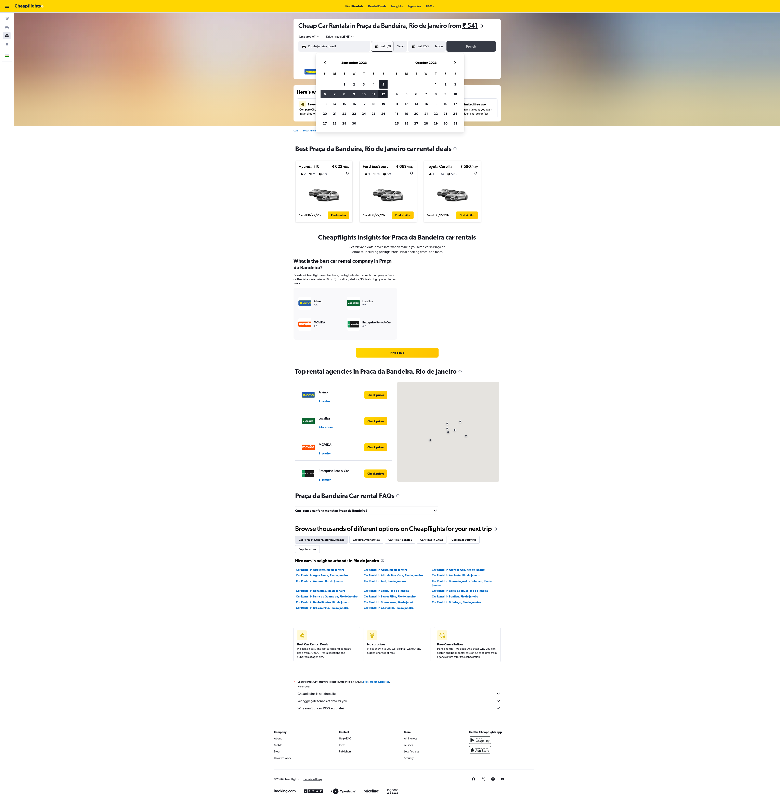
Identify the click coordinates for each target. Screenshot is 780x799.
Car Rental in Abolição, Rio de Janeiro (320, 569)
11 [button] (373, 94)
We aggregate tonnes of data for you (322, 701)
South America (310, 130)
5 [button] (383, 84)
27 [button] (325, 123)
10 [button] (364, 94)
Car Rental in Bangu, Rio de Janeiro (386, 590)
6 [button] (325, 94)
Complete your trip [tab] (464, 539)
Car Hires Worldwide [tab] (366, 539)
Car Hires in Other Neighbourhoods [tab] (321, 539)
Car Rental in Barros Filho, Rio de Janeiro (390, 596)
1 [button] (344, 84)
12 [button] (383, 94)
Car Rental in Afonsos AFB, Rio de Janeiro (458, 569)
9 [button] (354, 94)
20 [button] (325, 113)
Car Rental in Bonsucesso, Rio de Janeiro (389, 602)
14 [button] (334, 104)
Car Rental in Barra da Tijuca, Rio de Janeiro (460, 590)
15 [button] (344, 104)
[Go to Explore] (7, 44)
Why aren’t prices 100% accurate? (321, 708)
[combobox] (309, 37)
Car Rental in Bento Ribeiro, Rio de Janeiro (323, 602)
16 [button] (354, 104)
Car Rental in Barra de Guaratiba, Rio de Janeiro (327, 596)
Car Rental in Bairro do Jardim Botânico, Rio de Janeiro (462, 583)
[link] (397, 353)
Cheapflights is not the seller (317, 694)
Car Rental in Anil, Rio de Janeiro (385, 581)
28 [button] (335, 123)
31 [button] (455, 123)
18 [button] (373, 104)
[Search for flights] (7, 19)
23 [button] (354, 113)
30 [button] (354, 123)
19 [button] (383, 104)
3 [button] (364, 84)
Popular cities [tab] (307, 549)
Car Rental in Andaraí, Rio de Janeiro (319, 581)
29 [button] (344, 123)
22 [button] (344, 113)
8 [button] (344, 94)
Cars (296, 130)
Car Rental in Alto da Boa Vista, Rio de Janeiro (393, 575)
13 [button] (325, 104)
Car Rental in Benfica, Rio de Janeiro (455, 596)
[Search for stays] (7, 27)
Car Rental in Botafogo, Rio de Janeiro (456, 602)
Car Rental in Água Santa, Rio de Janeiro (322, 575)
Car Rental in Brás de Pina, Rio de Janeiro (322, 607)
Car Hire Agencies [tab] (400, 539)
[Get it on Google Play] (480, 740)
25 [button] (374, 113)
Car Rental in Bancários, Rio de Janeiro (320, 590)
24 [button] (364, 113)
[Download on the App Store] (480, 749)
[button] (6, 6)
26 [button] (383, 113)
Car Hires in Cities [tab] (431, 539)
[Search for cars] (7, 36)
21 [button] (334, 113)
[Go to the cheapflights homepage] (30, 6)
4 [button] (374, 84)
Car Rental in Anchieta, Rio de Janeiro (456, 575)
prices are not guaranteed (376, 681)
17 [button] (364, 104)
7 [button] (335, 94)
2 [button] (354, 84)
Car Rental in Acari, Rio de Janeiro (385, 569)
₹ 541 (470, 25)
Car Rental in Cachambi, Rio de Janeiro (389, 607)
